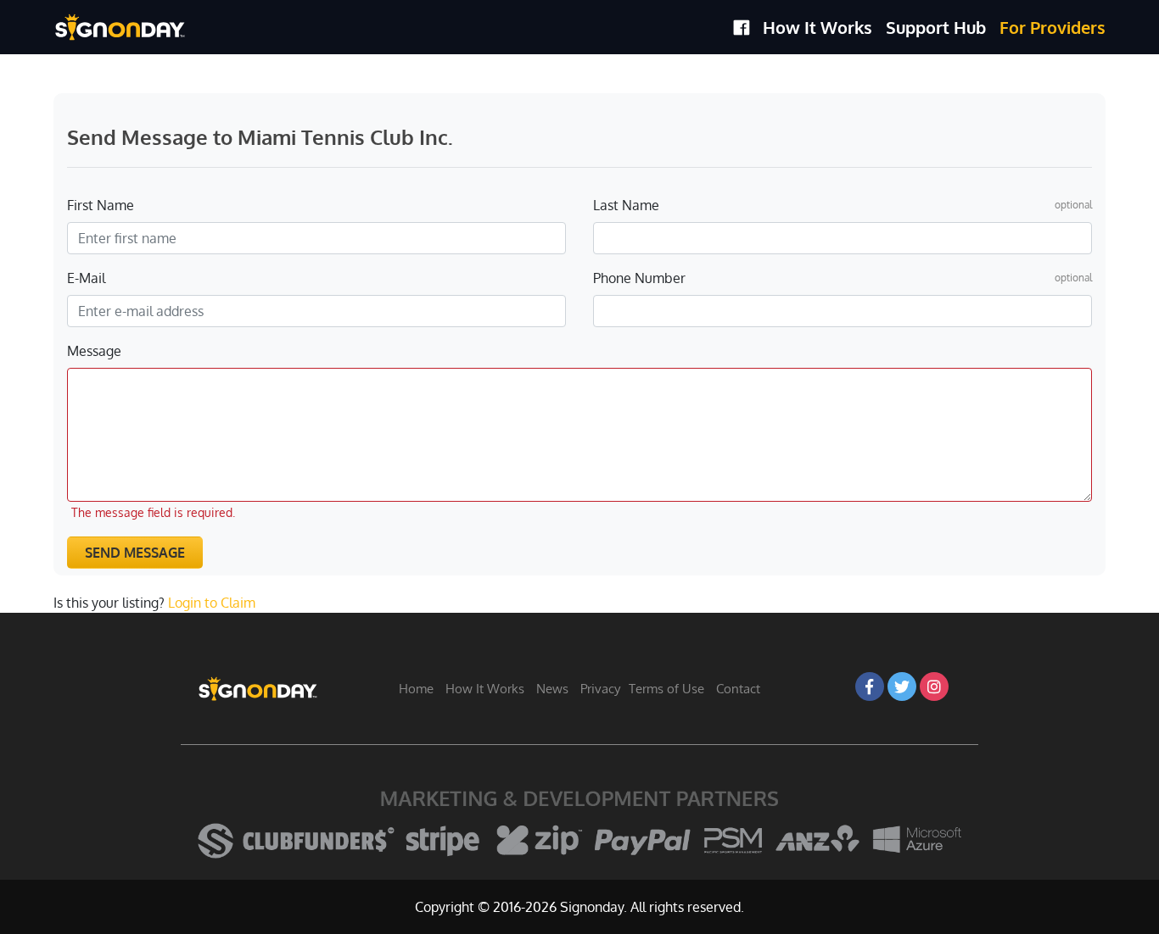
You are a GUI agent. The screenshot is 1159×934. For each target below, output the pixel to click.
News (552, 689)
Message (94, 350)
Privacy (600, 689)
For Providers (1052, 27)
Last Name (626, 205)
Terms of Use (666, 689)
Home (416, 689)
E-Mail (86, 278)
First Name (100, 205)
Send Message (135, 552)
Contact (738, 689)
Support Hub (936, 27)
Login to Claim (211, 602)
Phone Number (639, 278)
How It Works (817, 27)
